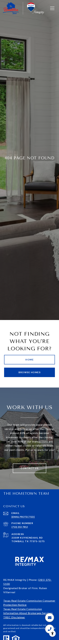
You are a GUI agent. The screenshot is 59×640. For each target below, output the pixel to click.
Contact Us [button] (29, 468)
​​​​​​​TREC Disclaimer (14, 617)
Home (29, 359)
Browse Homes (29, 372)
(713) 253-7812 (19, 527)
